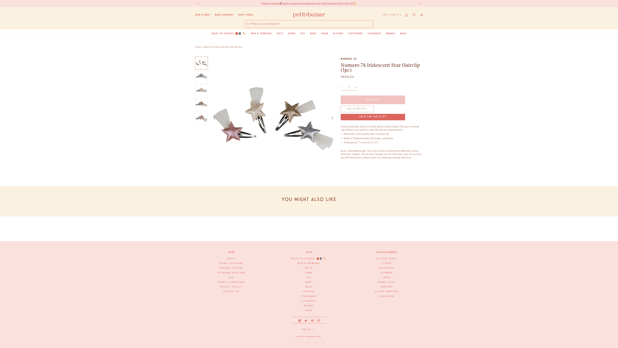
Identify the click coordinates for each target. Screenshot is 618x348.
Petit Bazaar (307, 337)
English (307, 329)
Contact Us (231, 292)
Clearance (309, 301)
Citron (386, 263)
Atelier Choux (386, 259)
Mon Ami (386, 287)
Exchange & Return (231, 273)
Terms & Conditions (231, 282)
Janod (386, 277)
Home (198, 47)
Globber (387, 273)
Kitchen (309, 292)
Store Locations (231, 263)
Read (309, 310)
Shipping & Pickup (231, 268)
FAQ (231, 277)
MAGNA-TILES (387, 282)
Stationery (309, 296)
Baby (309, 282)
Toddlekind (387, 296)
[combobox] (312, 24)
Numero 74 (349, 58)
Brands (309, 306)
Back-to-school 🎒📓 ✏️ (309, 259)
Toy (309, 277)
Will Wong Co (315, 342)
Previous (200, 3)
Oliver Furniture (387, 292)
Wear (309, 287)
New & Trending (309, 263)
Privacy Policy (231, 287)
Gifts (309, 268)
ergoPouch (387, 268)
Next (418, 3)
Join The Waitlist (373, 117)
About (231, 259)
